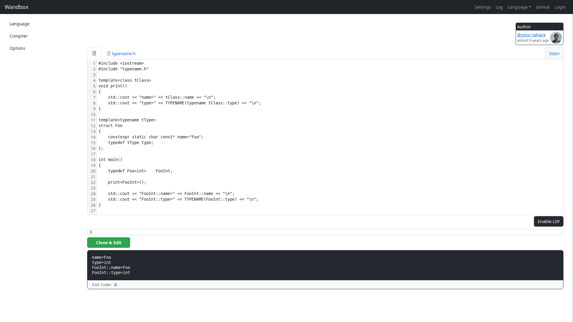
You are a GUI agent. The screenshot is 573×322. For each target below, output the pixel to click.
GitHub (543, 7)
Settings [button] (483, 7)
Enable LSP (549, 221)
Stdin (554, 53)
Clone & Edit (108, 242)
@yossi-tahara (531, 35)
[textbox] (330, 137)
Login (560, 7)
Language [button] (518, 7)
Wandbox (16, 6)
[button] (94, 53)
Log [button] (499, 7)
